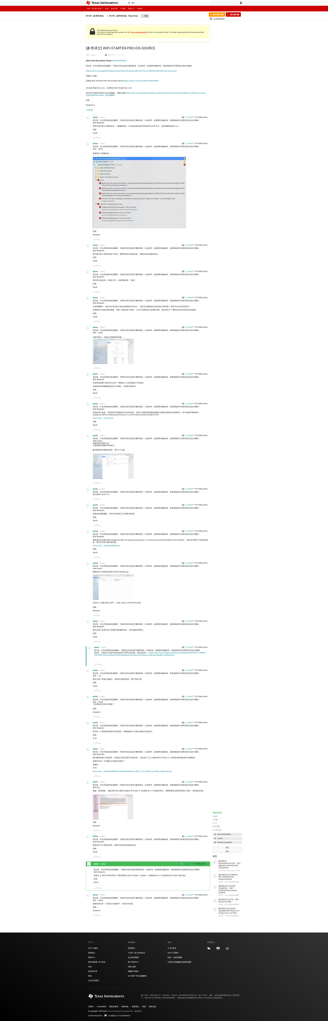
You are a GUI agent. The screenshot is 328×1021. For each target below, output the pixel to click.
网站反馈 (152, 1006)
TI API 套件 (172, 948)
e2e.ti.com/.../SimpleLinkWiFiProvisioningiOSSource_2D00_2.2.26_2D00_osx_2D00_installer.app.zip (132, 771)
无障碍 (91, 1006)
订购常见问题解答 (175, 962)
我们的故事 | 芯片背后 (96, 962)
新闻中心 (91, 957)
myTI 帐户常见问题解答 (137, 976)
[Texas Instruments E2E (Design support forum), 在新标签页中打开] (218, 949)
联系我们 (131, 948)
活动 (90, 967)
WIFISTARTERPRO (224, 834)
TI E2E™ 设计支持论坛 (136, 953)
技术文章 (114, 8)
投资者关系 (92, 971)
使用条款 (135, 1006)
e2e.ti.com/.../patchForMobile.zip (106, 546)
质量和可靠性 (133, 971)
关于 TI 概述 (93, 948)
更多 (146, 16)
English (139, 8)
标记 (227, 848)
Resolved (217, 812)
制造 (90, 976)
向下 (100, 138)
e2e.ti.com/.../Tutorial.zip (103, 418)
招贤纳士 (91, 953)
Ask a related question (139, 32)
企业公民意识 (93, 980)
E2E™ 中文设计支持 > (94, 8)
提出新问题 (234, 14)
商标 (144, 1006)
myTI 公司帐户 (173, 953)
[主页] (104, 3)
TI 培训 (122, 8)
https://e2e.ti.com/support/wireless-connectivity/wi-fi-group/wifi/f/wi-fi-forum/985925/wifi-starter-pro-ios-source (131, 71)
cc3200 (220, 838)
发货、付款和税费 (175, 957)
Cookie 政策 (101, 1006)
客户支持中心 (133, 962)
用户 (241, 2)
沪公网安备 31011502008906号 (119, 1016)
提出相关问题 (218, 14)
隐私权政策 (113, 1006)
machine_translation (224, 842)
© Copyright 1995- (97, 1011)
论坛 (106, 8)
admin (93, 55)
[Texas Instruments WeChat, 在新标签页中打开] (208, 949)
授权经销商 (186, 962)
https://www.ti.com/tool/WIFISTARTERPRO (141, 81)
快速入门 (131, 8)
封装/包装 (132, 967)
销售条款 (125, 1006)
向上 (94, 138)
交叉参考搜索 (133, 957)
